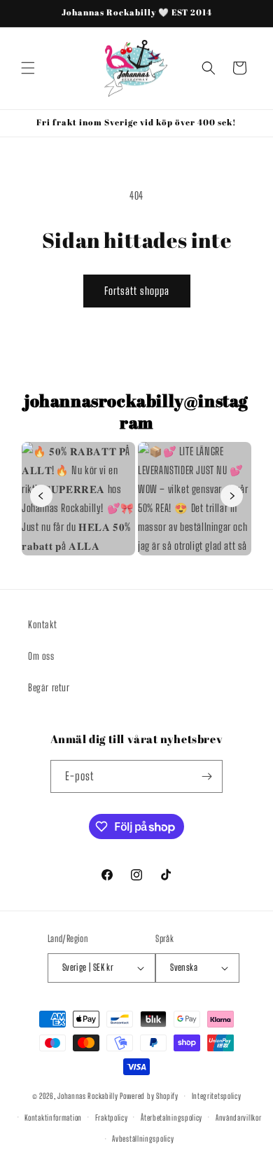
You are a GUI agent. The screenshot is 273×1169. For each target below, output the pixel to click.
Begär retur (49, 687)
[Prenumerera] (206, 776)
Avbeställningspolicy (143, 1138)
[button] (28, 68)
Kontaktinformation (53, 1117)
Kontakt (42, 624)
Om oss (41, 656)
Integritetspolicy (216, 1095)
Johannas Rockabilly (87, 1095)
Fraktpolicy (111, 1117)
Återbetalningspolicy (171, 1117)
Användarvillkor (239, 1117)
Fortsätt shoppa (136, 290)
